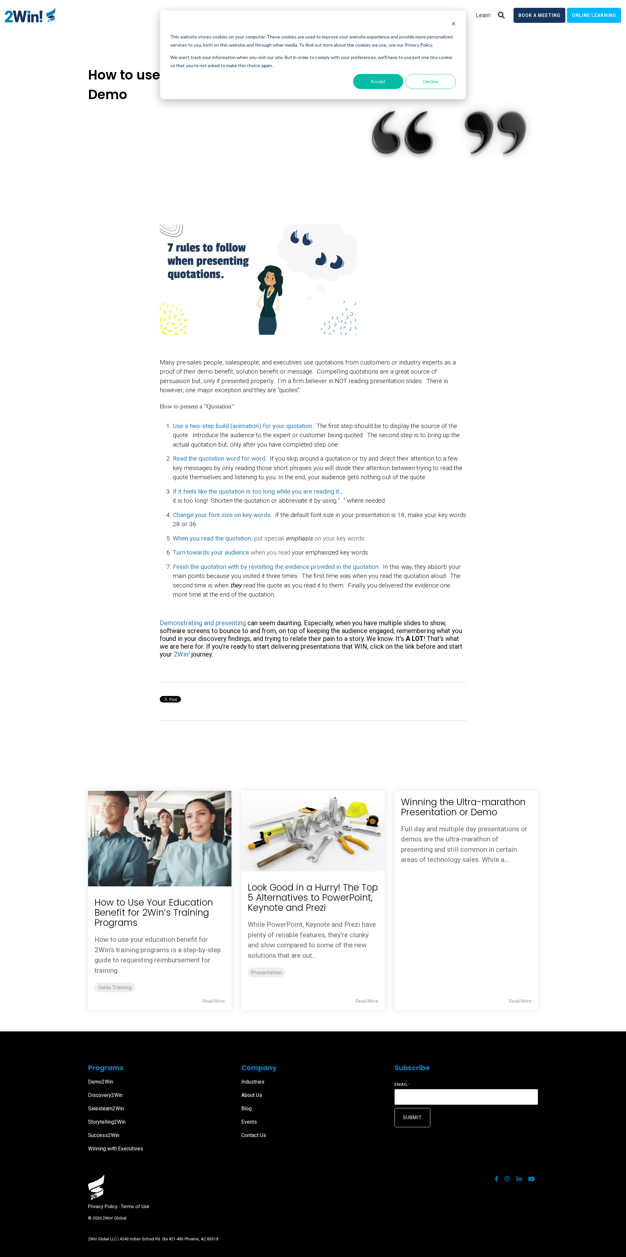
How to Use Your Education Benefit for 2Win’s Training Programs (154, 912)
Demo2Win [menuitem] (100, 1082)
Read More (213, 1001)
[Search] (501, 15)
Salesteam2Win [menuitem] (106, 1108)
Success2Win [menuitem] (103, 1135)
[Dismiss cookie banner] (453, 25)
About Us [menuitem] (251, 1095)
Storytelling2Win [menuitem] (107, 1122)
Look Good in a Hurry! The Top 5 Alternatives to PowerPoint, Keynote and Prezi (313, 897)
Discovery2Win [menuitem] (105, 1095)
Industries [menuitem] (252, 1082)
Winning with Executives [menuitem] (115, 1149)
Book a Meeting (539, 15)
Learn (483, 15)
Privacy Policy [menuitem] (102, 1206)
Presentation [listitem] (266, 972)
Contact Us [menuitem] (253, 1135)
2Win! (182, 654)
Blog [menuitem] (246, 1108)
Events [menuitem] (249, 1122)
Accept (378, 81)
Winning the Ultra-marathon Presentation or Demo (463, 807)
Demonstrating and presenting (203, 623)
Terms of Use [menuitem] (135, 1206)
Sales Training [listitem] (115, 987)
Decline (431, 81)
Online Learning (594, 15)
